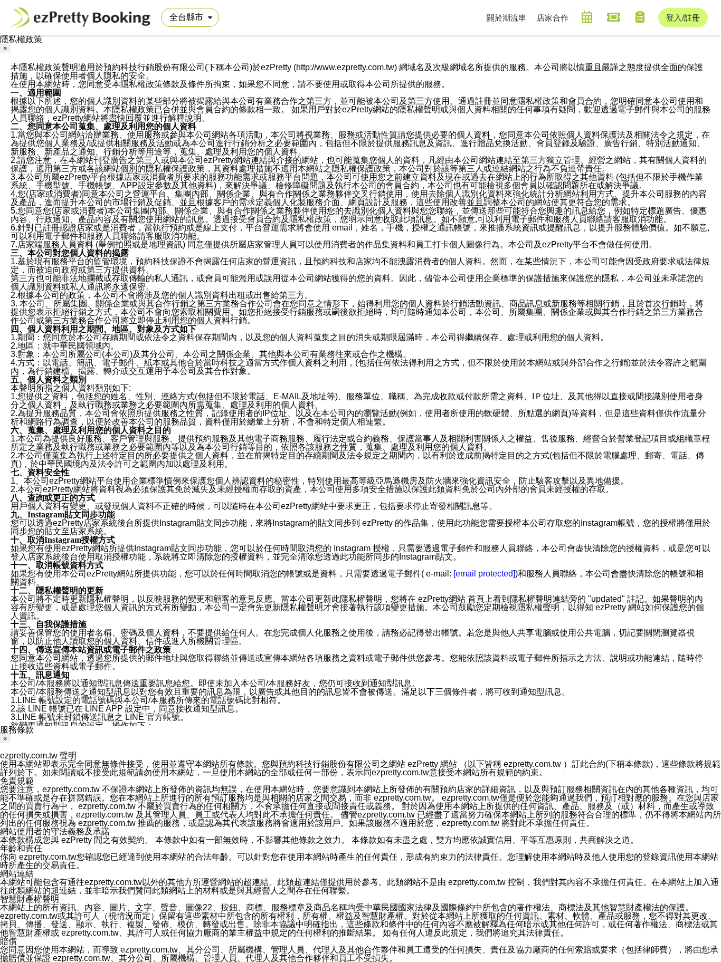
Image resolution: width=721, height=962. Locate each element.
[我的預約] (587, 17)
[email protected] (484, 573)
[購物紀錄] (640, 17)
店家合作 (552, 17)
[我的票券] (613, 17)
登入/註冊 (683, 17)
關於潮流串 (506, 17)
